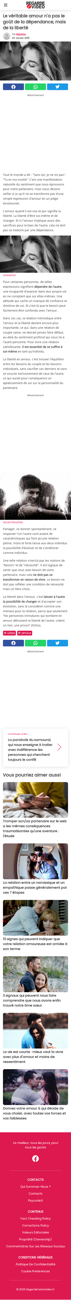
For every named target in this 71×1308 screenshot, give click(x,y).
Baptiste (21, 34)
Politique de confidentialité (35, 1264)
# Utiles (9, 633)
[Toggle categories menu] (5, 5)
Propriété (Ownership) (35, 1239)
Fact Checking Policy (35, 1218)
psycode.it (35, 1200)
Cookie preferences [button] (35, 1271)
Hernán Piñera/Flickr (13, 521)
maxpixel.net (9, 274)
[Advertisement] (35, 132)
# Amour (24, 633)
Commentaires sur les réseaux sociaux (35, 1246)
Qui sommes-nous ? (35, 1187)
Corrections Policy (35, 1225)
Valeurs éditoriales (35, 1232)
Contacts (35, 1193)
